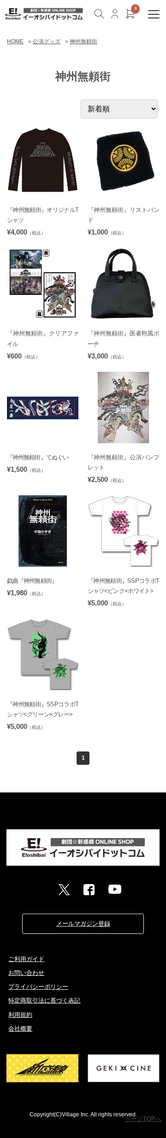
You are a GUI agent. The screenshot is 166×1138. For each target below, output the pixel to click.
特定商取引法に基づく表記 (44, 1000)
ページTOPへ (143, 1118)
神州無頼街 (83, 41)
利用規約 (20, 1014)
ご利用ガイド (26, 959)
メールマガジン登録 (83, 923)
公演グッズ (46, 41)
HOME (15, 41)
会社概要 (20, 1028)
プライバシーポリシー (38, 986)
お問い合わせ (26, 972)
